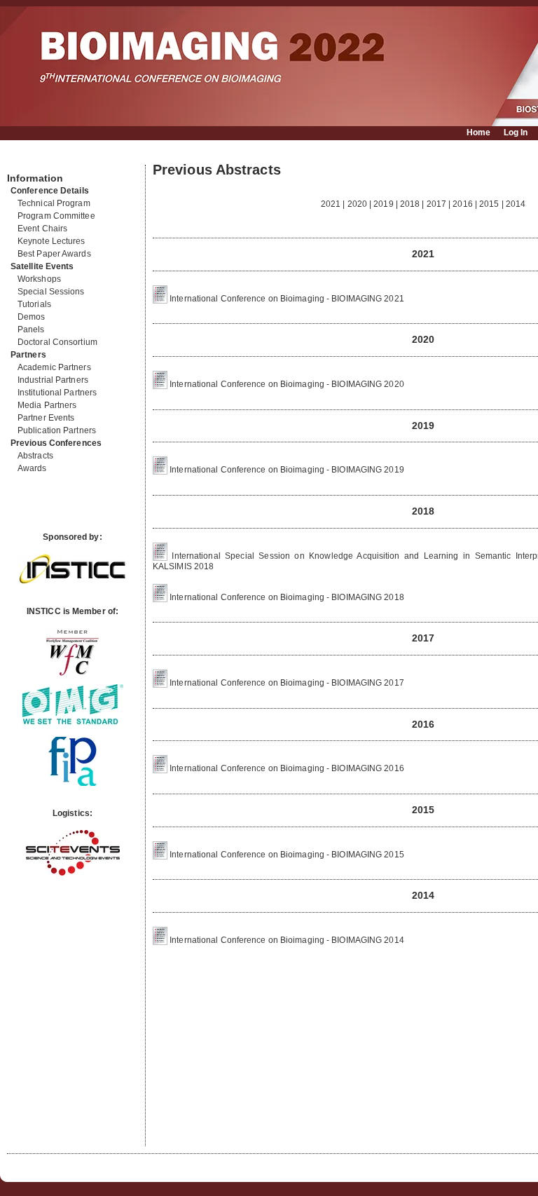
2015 (489, 204)
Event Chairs (42, 228)
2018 (410, 204)
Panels (31, 329)
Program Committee (56, 216)
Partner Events (46, 418)
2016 (462, 204)
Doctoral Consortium (57, 342)
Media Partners (47, 405)
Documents (22, 159)
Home (478, 132)
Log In (516, 132)
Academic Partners (54, 367)
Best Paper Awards (54, 254)
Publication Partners (57, 430)
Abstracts (35, 456)
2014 (515, 204)
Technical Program (54, 203)
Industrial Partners (53, 380)
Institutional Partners (57, 392)
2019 (383, 204)
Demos (32, 317)
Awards (32, 468)
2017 (436, 204)
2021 (330, 204)
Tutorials (34, 304)
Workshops (39, 279)
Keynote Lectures (51, 241)
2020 (357, 204)
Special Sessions (51, 292)
